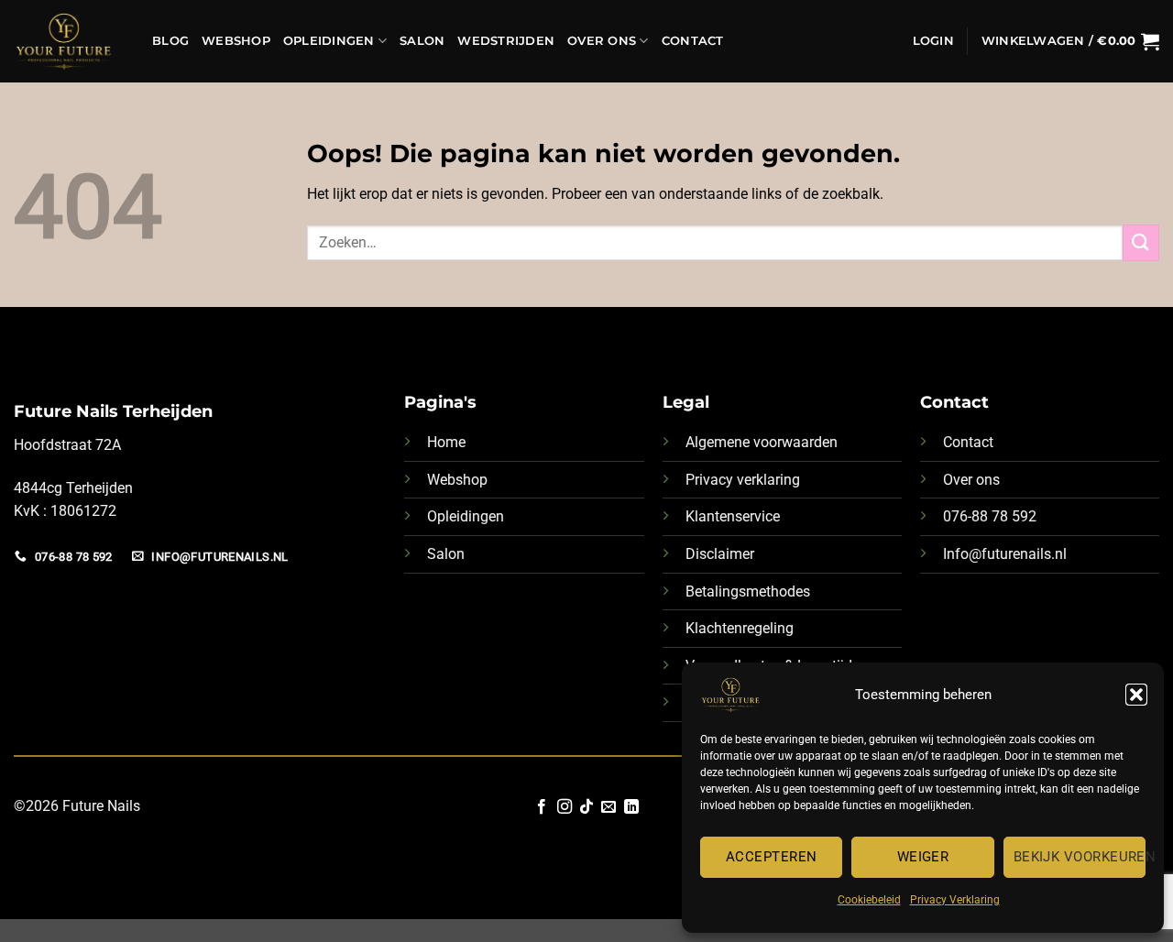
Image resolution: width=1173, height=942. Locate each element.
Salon (422, 41)
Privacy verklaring (742, 479)
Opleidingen (329, 41)
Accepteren (771, 857)
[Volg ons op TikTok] (586, 807)
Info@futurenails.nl (1005, 554)
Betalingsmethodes (747, 591)
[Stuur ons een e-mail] (608, 807)
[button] (1136, 694)
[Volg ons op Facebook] (541, 807)
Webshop (236, 41)
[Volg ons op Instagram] (563, 807)
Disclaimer (719, 554)
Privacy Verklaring (955, 899)
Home (446, 442)
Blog (170, 41)
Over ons (971, 479)
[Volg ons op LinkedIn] (631, 807)
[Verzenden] (1141, 242)
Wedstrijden (505, 41)
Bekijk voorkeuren (1080, 857)
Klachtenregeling (739, 628)
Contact (693, 41)
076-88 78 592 (989, 516)
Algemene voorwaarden (761, 442)
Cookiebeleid (869, 899)
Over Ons (601, 41)
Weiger (923, 857)
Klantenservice (732, 516)
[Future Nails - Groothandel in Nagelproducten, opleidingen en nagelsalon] (69, 41)
